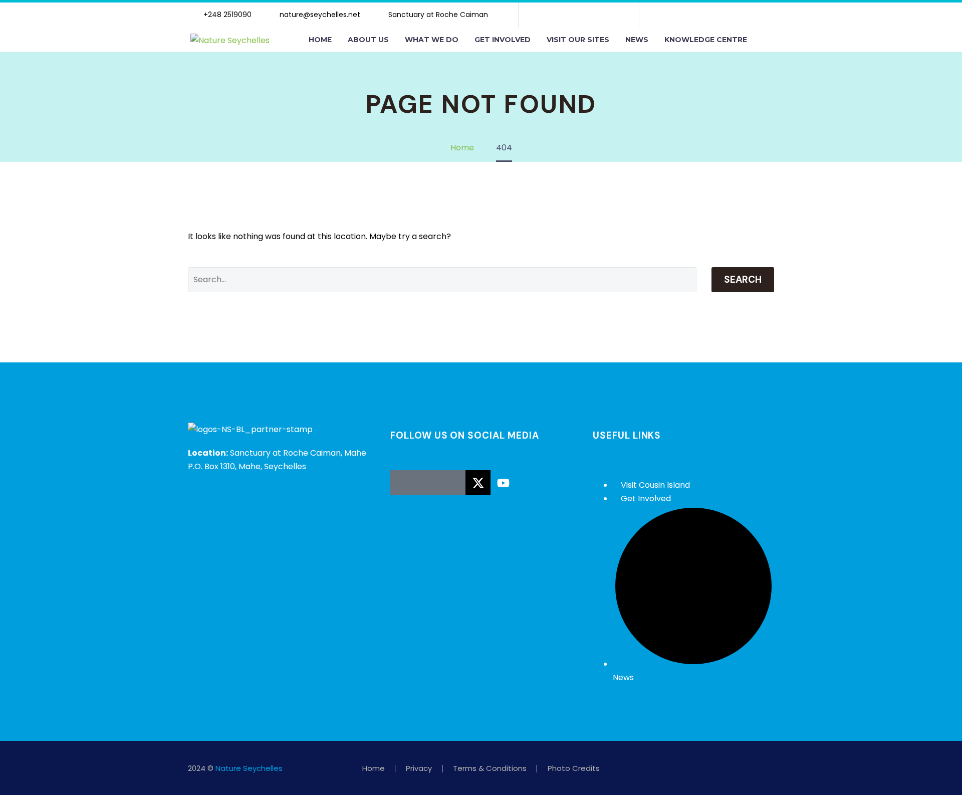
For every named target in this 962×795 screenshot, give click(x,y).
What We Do (431, 39)
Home (320, 39)
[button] (766, 40)
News (636, 39)
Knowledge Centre (705, 39)
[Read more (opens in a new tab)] (226, 15)
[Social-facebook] (547, 15)
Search (743, 279)
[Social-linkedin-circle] (452, 482)
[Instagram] (579, 15)
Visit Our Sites (578, 39)
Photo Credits (574, 768)
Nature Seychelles (249, 768)
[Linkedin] (595, 15)
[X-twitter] (563, 15)
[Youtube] (611, 15)
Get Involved (502, 39)
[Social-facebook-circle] (402, 482)
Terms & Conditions (490, 768)
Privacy (419, 768)
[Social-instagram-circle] (427, 482)
